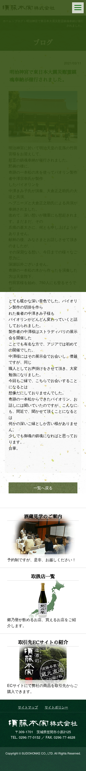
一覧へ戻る (43, 488)
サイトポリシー (56, 707)
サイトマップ (28, 707)
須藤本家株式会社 (43, 723)
